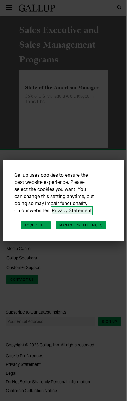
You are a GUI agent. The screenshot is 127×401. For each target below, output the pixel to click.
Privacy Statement (72, 210)
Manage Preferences (80, 225)
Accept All (36, 225)
